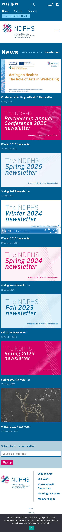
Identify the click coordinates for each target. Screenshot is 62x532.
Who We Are (45, 473)
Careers (18, 11)
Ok (31, 528)
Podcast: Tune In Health (16, 16)
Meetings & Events (49, 493)
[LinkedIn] (3, 4)
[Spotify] (12, 4)
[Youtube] (16, 4)
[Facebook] (7, 4)
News (5, 11)
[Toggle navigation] (57, 31)
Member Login (46, 499)
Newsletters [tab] (52, 52)
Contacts (32, 11)
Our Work (43, 479)
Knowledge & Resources (46, 486)
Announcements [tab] (32, 52)
